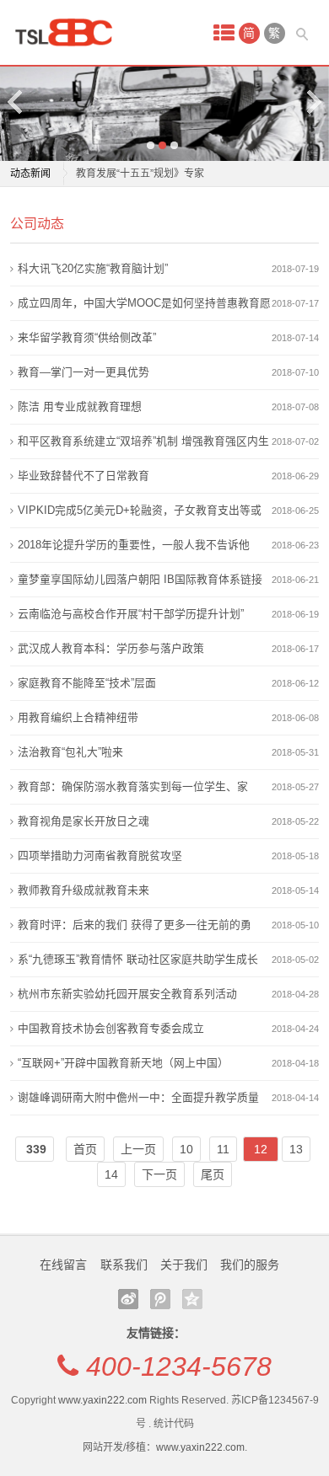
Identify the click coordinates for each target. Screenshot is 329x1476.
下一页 (159, 1174)
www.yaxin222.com (102, 1400)
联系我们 (124, 1264)
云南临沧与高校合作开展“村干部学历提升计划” (131, 613)
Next (313, 101)
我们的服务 (249, 1264)
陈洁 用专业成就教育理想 (80, 406)
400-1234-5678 (179, 1366)
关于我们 (184, 1264)
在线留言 (63, 1264)
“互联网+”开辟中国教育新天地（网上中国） (123, 1062)
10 (186, 1149)
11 (223, 1149)
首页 (85, 1149)
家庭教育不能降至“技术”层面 (87, 682)
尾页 (212, 1174)
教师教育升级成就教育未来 (83, 890)
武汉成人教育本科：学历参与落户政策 (111, 648)
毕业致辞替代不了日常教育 (83, 475)
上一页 (138, 1149)
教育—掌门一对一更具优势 (83, 372)
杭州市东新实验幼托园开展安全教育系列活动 (127, 993)
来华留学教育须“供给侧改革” (87, 337)
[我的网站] (69, 32)
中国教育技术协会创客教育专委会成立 (111, 1028)
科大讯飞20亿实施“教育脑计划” (93, 268)
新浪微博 (128, 1299)
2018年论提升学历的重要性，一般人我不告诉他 (134, 544)
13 (296, 1149)
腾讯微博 (160, 1299)
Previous (16, 101)
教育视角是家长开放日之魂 (83, 821)
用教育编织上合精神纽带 (78, 717)
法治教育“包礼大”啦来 (70, 752)
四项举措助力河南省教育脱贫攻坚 (100, 855)
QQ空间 (192, 1299)
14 (111, 1174)
